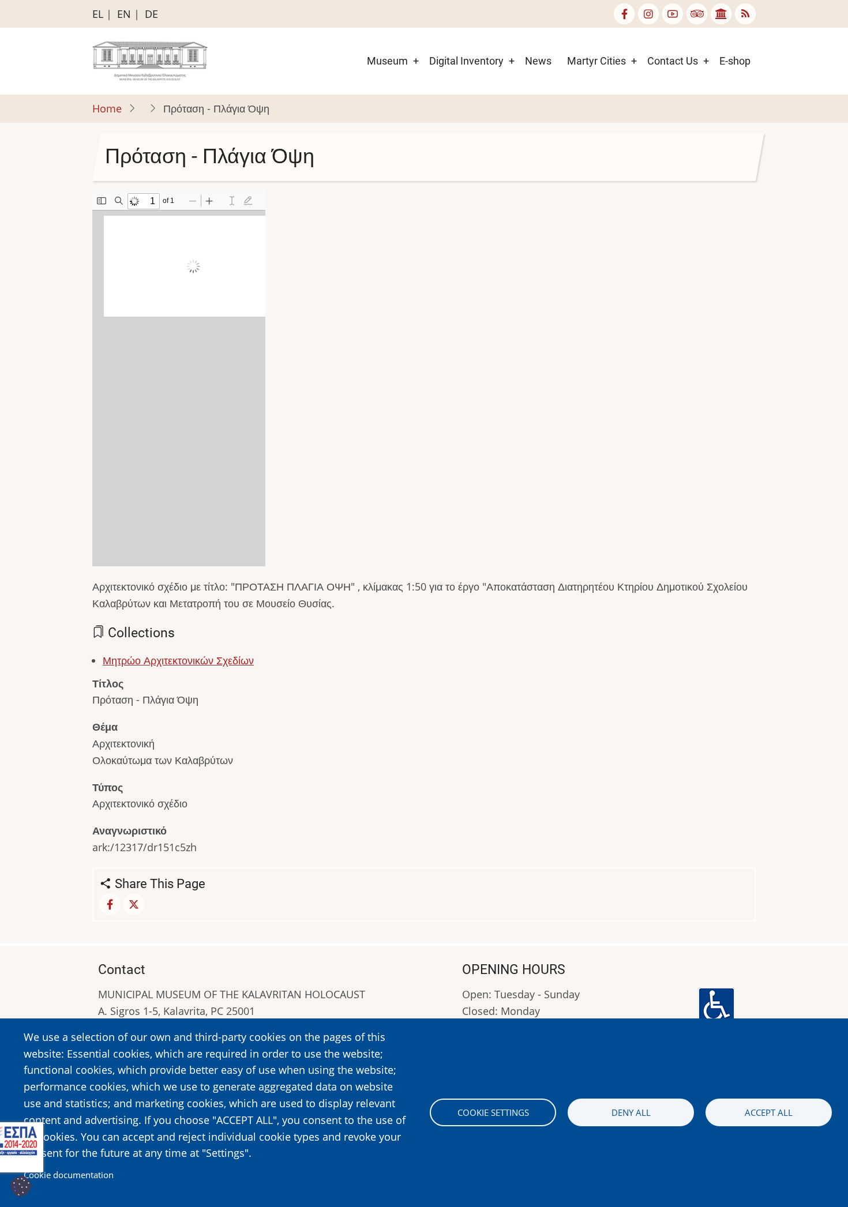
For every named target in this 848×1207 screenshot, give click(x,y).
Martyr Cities (596, 61)
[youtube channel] (672, 13)
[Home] (150, 60)
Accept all (769, 1112)
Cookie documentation (69, 1174)
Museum (387, 61)
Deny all (631, 1112)
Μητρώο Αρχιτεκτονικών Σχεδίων (178, 660)
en (124, 14)
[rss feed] (745, 13)
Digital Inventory (466, 61)
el (97, 14)
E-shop (735, 61)
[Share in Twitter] (133, 904)
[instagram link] (648, 13)
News (538, 61)
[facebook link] (624, 13)
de (151, 14)
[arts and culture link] (721, 13)
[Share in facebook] (109, 904)
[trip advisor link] (696, 13)
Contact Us (672, 61)
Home (107, 108)
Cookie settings (493, 1112)
